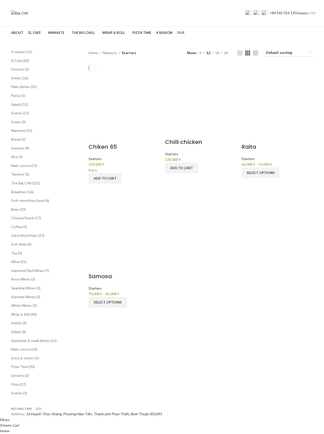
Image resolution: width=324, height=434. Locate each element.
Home (94, 53)
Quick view (95, 190)
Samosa (100, 276)
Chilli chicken (183, 142)
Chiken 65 (103, 147)
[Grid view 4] (255, 53)
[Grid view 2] (239, 53)
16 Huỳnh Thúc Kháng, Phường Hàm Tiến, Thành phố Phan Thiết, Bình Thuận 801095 (94, 414)
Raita (248, 147)
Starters (95, 159)
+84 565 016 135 (283, 13)
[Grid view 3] (247, 53)
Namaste (110, 53)
